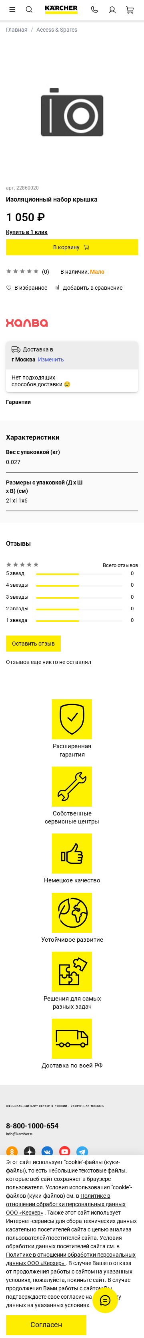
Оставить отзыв (33, 643)
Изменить (51, 359)
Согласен (46, 1325)
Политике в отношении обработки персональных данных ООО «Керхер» (66, 1204)
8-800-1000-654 (32, 1126)
